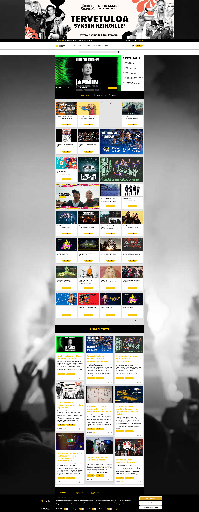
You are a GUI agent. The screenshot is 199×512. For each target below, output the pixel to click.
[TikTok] (133, 40)
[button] (56, 88)
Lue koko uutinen (101, 88)
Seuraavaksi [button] (114, 95)
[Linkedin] (135, 40)
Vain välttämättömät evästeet (150, 507)
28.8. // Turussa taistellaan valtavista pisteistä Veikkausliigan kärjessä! (77, 88)
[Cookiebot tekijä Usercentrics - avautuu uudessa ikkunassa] (45, 509)
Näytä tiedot (118, 509)
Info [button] (88, 45)
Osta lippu (71, 374)
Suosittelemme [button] (86, 95)
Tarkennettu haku (125, 52)
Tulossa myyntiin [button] (101, 95)
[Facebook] (130, 40)
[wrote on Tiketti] (70, 344)
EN (139, 40)
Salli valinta (150, 503)
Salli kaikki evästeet (150, 498)
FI (140, 40)
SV (142, 40)
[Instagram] (132, 40)
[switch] (81, 509)
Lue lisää (61, 374)
